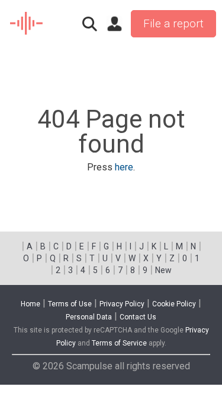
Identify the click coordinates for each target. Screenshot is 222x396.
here (124, 167)
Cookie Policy (174, 304)
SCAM (27, 24)
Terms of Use (70, 304)
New (163, 270)
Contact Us (138, 317)
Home (30, 304)
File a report (173, 23)
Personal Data (89, 317)
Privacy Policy (121, 304)
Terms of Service (119, 343)
